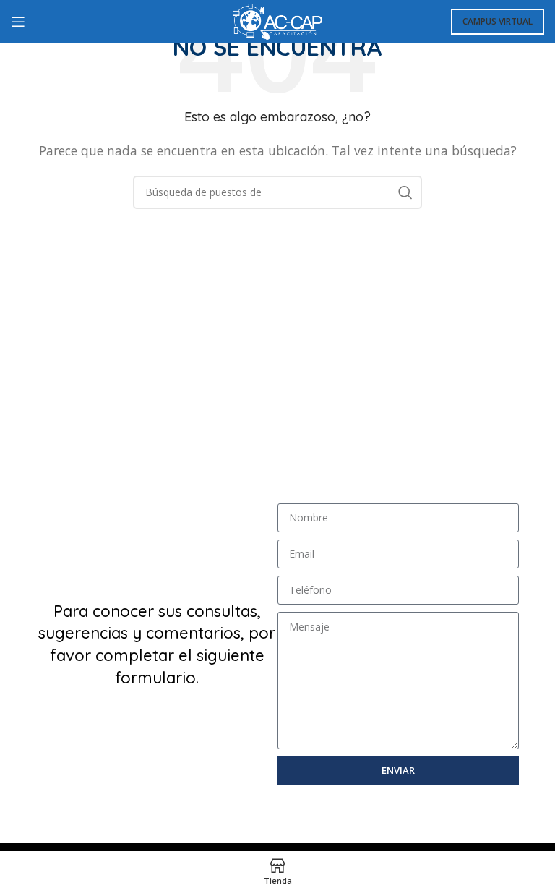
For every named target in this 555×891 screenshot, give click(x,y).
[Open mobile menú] (18, 21)
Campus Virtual (497, 21)
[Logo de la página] (277, 20)
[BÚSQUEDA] (405, 192)
